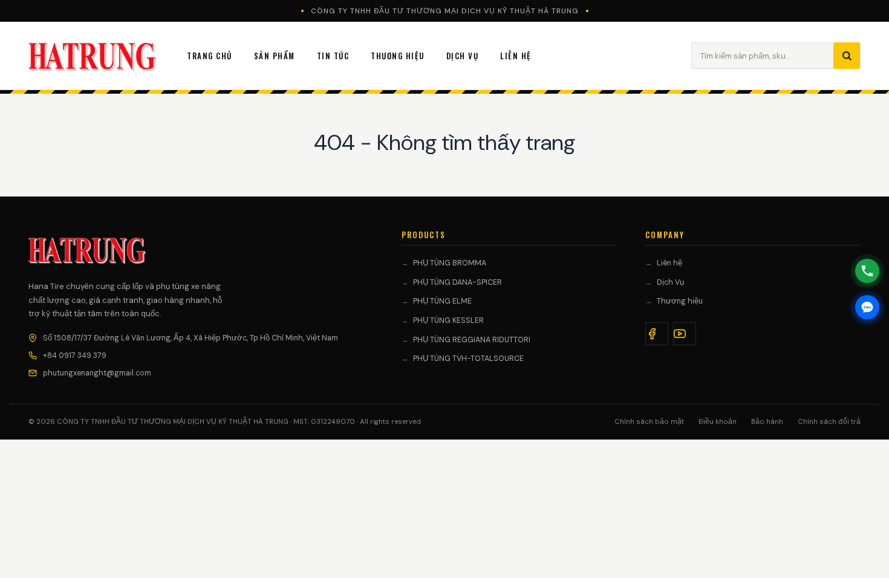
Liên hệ (669, 263)
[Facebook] (656, 333)
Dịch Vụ (462, 56)
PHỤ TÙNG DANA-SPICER (457, 282)
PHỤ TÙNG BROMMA (449, 263)
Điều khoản (717, 421)
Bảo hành (767, 421)
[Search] (846, 55)
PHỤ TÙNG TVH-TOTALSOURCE (468, 358)
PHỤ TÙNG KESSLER (448, 320)
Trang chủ (209, 56)
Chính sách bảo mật (649, 421)
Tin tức (333, 56)
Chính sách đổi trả (829, 421)
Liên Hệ (516, 56)
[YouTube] (684, 333)
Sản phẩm (274, 56)
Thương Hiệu (398, 56)
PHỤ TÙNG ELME (442, 301)
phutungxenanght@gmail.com (97, 373)
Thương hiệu (680, 301)
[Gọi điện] (867, 271)
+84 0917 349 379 (74, 355)
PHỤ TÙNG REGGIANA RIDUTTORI (471, 340)
